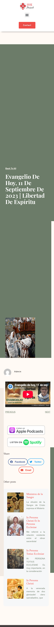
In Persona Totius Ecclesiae (35, 552)
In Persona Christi (32, 582)
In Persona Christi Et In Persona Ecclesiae (33, 522)
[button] (27, 14)
